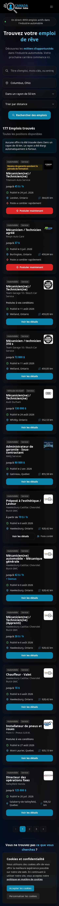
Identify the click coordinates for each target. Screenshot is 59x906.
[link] (29, 187)
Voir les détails (29, 321)
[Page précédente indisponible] (16, 829)
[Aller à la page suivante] (43, 829)
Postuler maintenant (31, 210)
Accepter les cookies (20, 888)
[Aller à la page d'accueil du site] (16, 6)
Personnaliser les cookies (23, 896)
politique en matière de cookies (25, 879)
